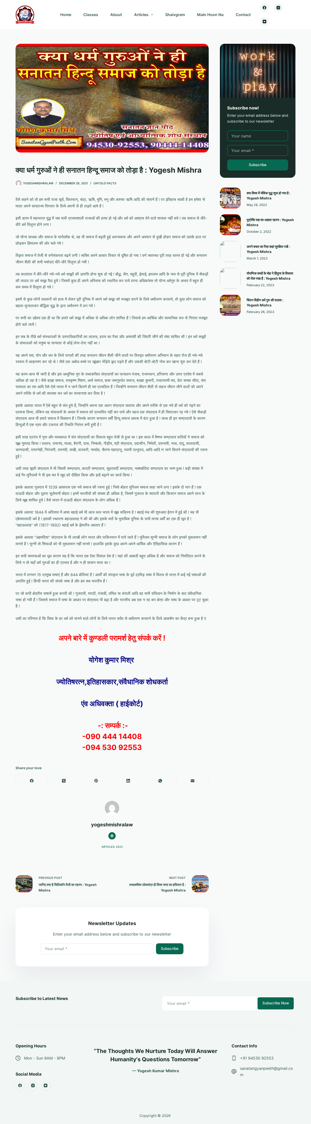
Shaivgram (175, 14)
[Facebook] (264, 7)
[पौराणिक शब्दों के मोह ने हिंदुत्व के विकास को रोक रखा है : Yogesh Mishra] (230, 278)
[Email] (193, 781)
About (116, 14)
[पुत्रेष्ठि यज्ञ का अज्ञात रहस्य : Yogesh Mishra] (230, 224)
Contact (243, 14)
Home (65, 14)
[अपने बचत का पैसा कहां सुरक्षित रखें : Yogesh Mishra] (230, 251)
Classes (90, 14)
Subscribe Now (275, 1003)
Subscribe (170, 948)
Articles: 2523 (112, 846)
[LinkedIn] (128, 781)
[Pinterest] (96, 781)
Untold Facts (105, 183)
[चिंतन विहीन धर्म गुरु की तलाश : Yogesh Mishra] (230, 305)
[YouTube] (264, 21)
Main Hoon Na (210, 14)
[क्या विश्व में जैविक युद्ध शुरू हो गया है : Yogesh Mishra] (230, 197)
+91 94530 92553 (257, 1058)
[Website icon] (112, 835)
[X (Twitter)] (64, 781)
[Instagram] (278, 7)
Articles (141, 14)
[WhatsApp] (160, 781)
